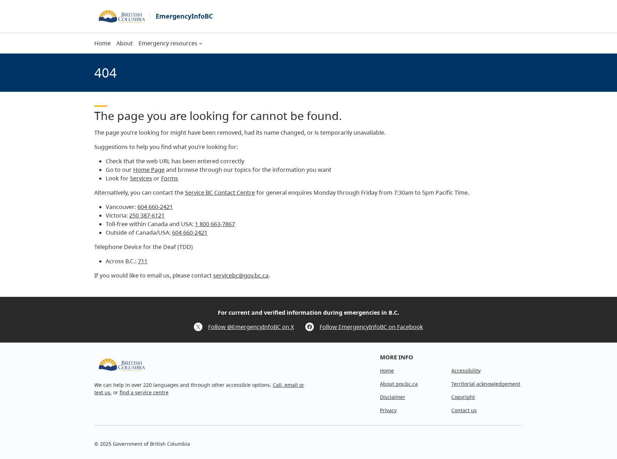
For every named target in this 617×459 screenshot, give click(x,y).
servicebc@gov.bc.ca (241, 275)
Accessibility (466, 370)
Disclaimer (392, 397)
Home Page (149, 170)
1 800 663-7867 (215, 224)
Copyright (463, 397)
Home (387, 370)
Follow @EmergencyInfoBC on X (251, 327)
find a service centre (144, 392)
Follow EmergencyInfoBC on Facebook (371, 327)
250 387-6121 (147, 215)
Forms (169, 178)
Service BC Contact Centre (220, 192)
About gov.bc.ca (399, 383)
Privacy (388, 410)
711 (142, 261)
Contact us (464, 410)
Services (141, 178)
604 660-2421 (155, 207)
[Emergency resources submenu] (200, 43)
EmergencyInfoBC (184, 16)
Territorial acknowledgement (485, 383)
